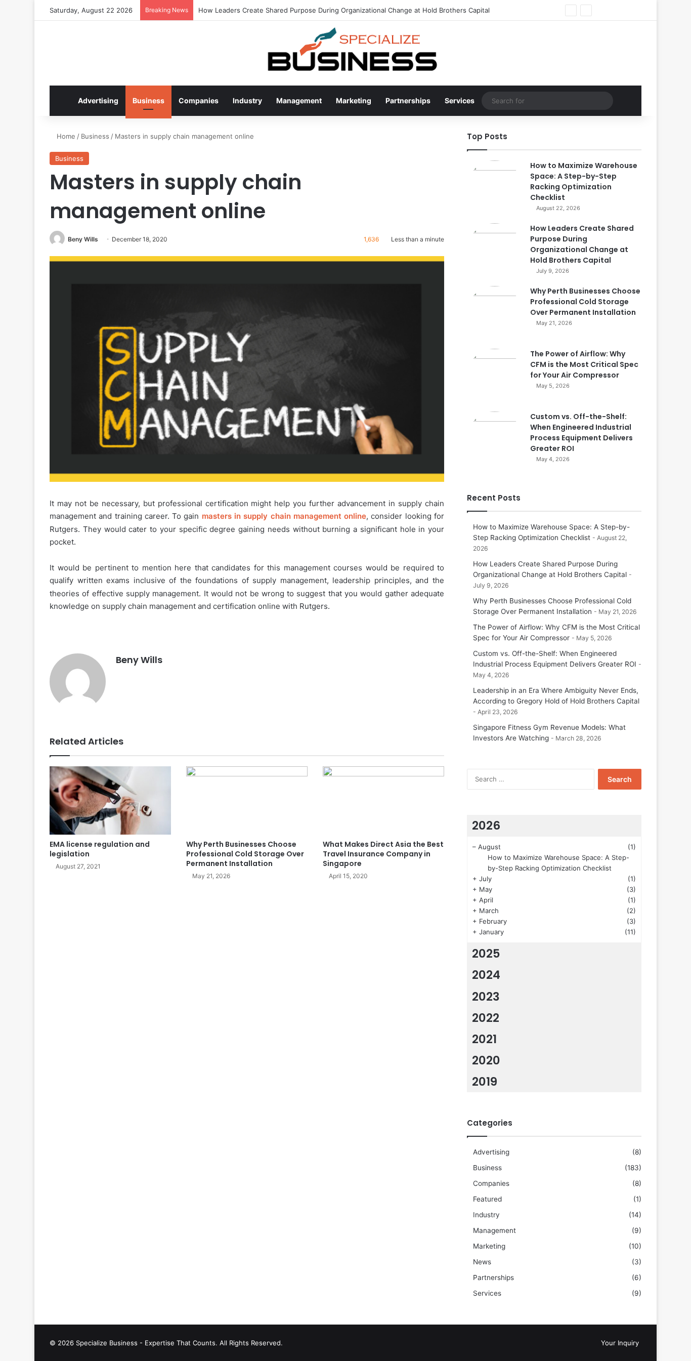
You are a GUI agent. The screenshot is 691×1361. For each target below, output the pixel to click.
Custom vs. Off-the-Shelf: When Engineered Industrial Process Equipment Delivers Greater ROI (581, 432)
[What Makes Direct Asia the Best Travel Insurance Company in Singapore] (383, 800)
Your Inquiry (620, 1343)
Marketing (353, 100)
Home (65, 136)
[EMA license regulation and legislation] (110, 800)
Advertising (98, 100)
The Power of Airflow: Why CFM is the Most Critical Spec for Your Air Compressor (584, 364)
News (482, 1262)
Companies (199, 100)
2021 (484, 1039)
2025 (486, 953)
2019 (484, 1082)
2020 (486, 1060)
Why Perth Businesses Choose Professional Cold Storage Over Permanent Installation (245, 854)
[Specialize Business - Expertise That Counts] (345, 47)
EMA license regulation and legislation (100, 849)
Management (299, 100)
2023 (486, 996)
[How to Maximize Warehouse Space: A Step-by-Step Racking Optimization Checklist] (495, 188)
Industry (247, 100)
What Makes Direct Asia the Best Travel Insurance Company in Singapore (383, 854)
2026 (486, 825)
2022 (485, 1018)
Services (459, 100)
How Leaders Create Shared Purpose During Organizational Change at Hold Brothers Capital (344, 10)
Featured (487, 1199)
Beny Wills (83, 239)
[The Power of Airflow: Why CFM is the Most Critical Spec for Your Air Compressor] (495, 376)
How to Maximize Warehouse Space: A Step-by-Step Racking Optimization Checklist (583, 181)
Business (148, 100)
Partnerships (407, 100)
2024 (486, 975)
